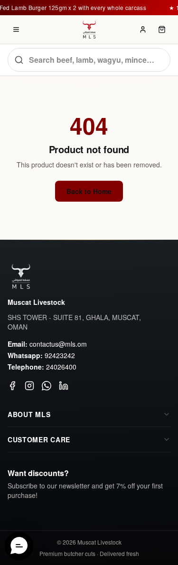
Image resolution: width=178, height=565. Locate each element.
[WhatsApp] (46, 385)
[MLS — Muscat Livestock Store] (89, 29)
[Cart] (161, 29)
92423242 (60, 355)
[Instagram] (29, 385)
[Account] (142, 29)
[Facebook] (12, 385)
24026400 (61, 366)
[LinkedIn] (63, 385)
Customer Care (39, 439)
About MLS (29, 414)
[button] (19, 546)
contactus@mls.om (58, 344)
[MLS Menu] (16, 29)
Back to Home (89, 191)
